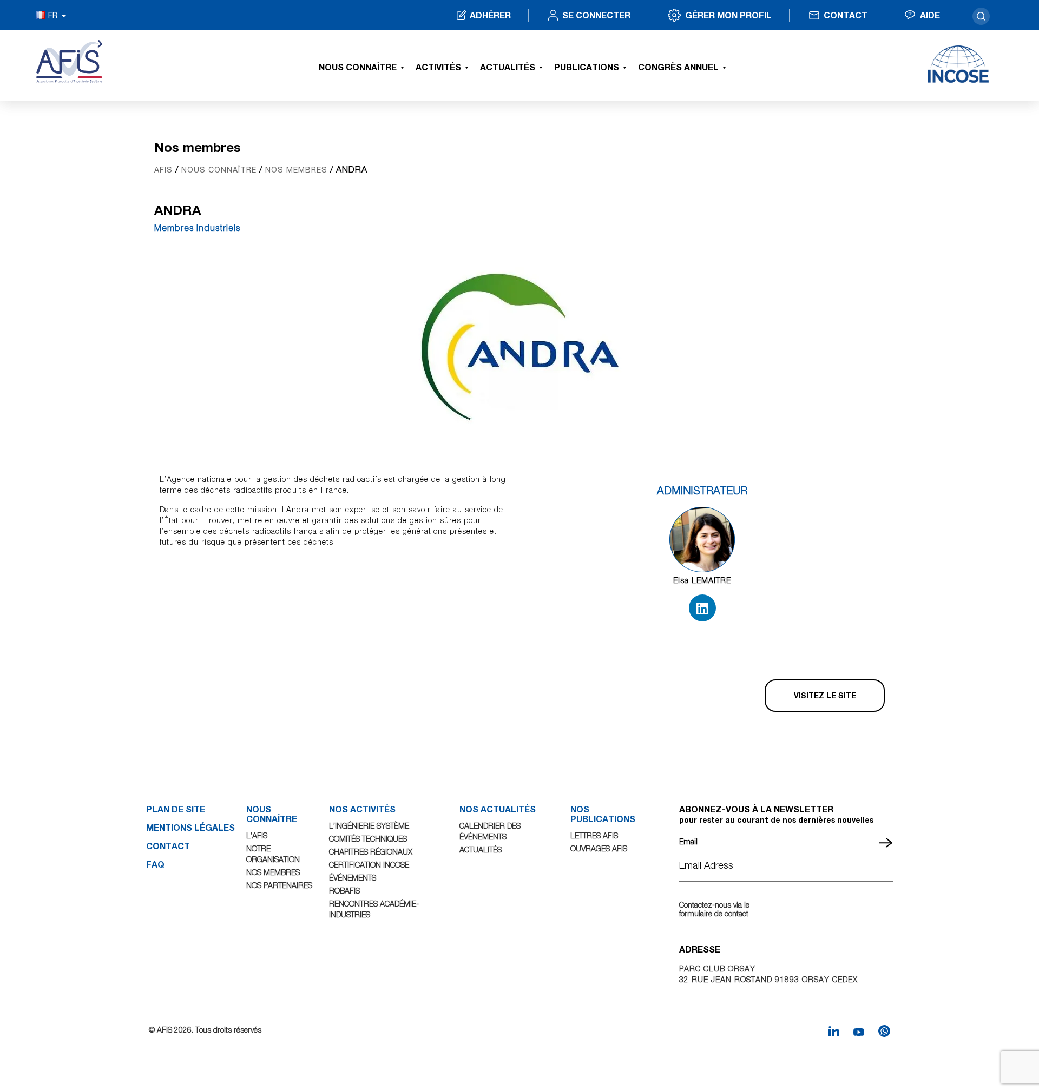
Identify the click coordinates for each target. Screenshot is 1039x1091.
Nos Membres (273, 872)
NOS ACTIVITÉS (362, 809)
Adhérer (490, 15)
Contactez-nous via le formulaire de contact (714, 909)
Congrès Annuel (678, 67)
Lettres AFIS (594, 835)
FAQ (155, 864)
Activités (438, 67)
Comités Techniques (368, 838)
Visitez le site (825, 695)
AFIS (163, 170)
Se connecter (596, 15)
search (981, 16)
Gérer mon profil (728, 15)
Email (688, 841)
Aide (930, 15)
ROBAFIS (344, 890)
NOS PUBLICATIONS (602, 814)
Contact (845, 15)
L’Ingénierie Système (369, 825)
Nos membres (296, 170)
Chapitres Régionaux (370, 851)
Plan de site (175, 809)
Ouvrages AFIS (598, 848)
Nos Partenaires (279, 885)
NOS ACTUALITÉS (497, 809)
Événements (352, 877)
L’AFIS (256, 835)
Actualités (507, 67)
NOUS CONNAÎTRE (271, 814)
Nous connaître (358, 67)
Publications (586, 67)
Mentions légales (190, 827)
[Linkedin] (702, 607)
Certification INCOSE (369, 864)
